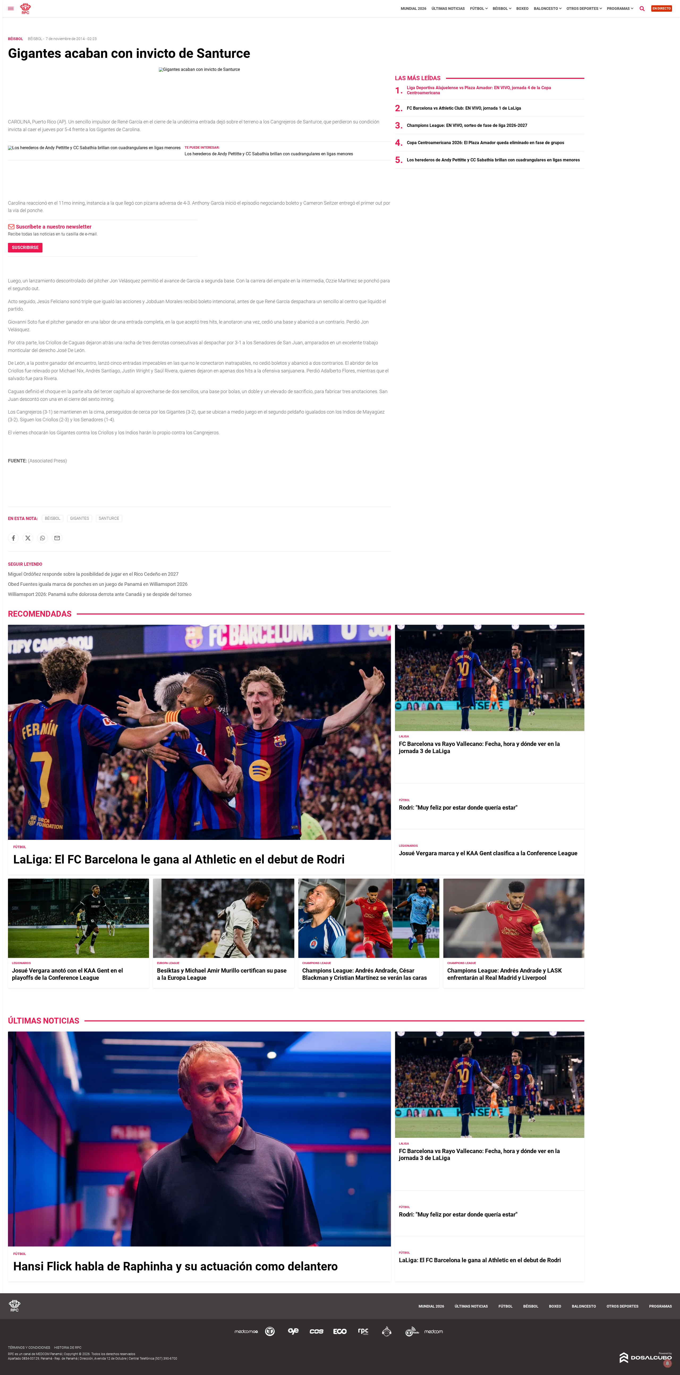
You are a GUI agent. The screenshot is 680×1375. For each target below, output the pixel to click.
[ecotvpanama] (340, 1335)
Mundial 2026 (413, 8)
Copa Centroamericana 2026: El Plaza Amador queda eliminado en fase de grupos (485, 142)
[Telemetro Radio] (410, 1335)
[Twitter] (28, 538)
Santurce (109, 518)
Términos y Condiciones (29, 1348)
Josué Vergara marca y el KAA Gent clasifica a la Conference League (488, 853)
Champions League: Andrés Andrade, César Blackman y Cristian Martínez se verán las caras (364, 974)
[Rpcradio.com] (363, 1335)
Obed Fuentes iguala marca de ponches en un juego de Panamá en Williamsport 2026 (98, 584)
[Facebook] (13, 538)
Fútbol (477, 8)
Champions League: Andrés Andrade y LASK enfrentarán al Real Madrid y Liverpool (504, 974)
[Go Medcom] (246, 1335)
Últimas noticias (448, 8)
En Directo (662, 8)
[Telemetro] (270, 1335)
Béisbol (500, 8)
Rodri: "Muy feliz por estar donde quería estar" (458, 807)
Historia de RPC (67, 1348)
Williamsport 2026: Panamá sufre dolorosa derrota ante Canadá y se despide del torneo (100, 594)
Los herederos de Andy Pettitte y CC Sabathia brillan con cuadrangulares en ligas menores (269, 153)
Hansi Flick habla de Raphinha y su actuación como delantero (175, 1266)
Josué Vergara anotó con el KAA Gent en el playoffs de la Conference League (67, 974)
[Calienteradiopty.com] (386, 1335)
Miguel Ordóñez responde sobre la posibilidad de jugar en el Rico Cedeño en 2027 (93, 574)
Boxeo (522, 8)
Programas (618, 8)
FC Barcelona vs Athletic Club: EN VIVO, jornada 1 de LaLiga (464, 108)
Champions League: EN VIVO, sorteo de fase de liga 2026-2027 (467, 125)
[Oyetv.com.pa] (293, 1335)
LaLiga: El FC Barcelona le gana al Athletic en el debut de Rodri (179, 859)
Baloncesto (546, 8)
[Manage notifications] (667, 1363)
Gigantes (79, 518)
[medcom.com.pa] (433, 1335)
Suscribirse (25, 247)
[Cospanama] (316, 1335)
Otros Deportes (582, 8)
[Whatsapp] (42, 538)
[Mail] (57, 538)
